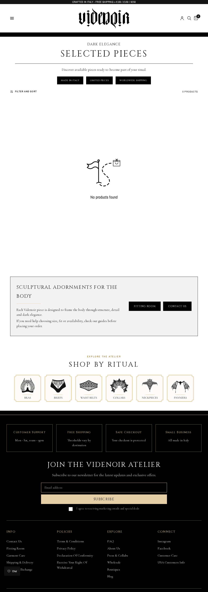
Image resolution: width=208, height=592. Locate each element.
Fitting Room (15, 548)
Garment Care (15, 555)
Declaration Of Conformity (75, 555)
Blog (110, 576)
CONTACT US (177, 306)
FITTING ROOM (145, 306)
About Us (113, 548)
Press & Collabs (117, 555)
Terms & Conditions (70, 541)
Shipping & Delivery (19, 562)
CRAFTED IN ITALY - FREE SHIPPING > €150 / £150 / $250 (104, 2)
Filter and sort (26, 91)
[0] (195, 18)
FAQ (110, 541)
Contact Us (14, 541)
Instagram (164, 541)
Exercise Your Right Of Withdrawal (72, 565)
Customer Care (168, 555)
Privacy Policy (66, 548)
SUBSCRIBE (104, 499)
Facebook (164, 548)
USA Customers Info (171, 562)
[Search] (189, 18)
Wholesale (114, 562)
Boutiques (113, 569)
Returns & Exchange (19, 569)
